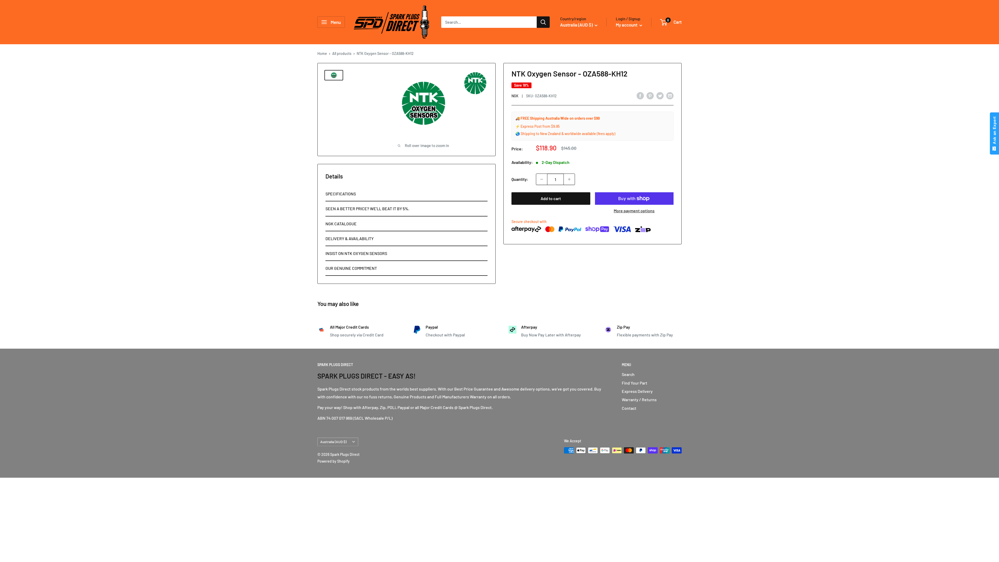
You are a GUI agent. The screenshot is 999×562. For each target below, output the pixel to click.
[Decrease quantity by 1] (541, 179)
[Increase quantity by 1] (569, 179)
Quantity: (519, 179)
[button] (406, 194)
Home (322, 53)
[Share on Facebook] (640, 95)
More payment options (634, 210)
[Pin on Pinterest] (650, 95)
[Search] (543, 22)
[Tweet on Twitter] (660, 95)
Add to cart (551, 198)
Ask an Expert (994, 131)
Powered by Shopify (333, 461)
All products (341, 53)
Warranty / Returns (639, 399)
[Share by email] (670, 95)
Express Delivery (637, 391)
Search (628, 374)
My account (627, 24)
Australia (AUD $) (333, 441)
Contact (629, 408)
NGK (514, 96)
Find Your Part (634, 382)
